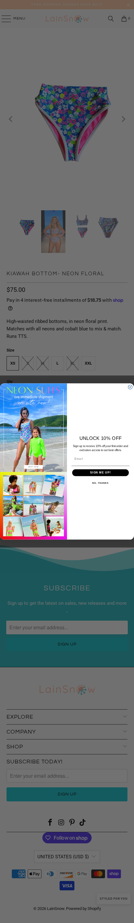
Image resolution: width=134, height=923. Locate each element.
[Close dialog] (130, 387)
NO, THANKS (100, 483)
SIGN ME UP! (100, 472)
